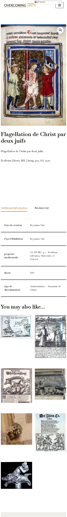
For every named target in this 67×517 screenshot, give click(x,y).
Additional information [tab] (14, 207)
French (41, 2)
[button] (60, 30)
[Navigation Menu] (59, 5)
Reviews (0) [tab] (41, 207)
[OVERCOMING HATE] (20, 5)
